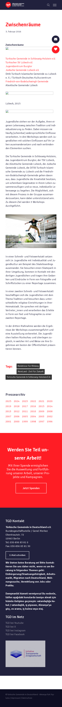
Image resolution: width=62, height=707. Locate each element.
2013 (8, 411)
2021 (41, 401)
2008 (50, 411)
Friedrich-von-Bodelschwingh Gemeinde (27, 81)
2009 (41, 411)
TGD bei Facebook (15, 634)
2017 (25, 406)
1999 (25, 421)
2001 (8, 421)
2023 (25, 401)
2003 (41, 416)
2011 (25, 411)
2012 (17, 411)
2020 (50, 401)
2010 (33, 411)
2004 (33, 416)
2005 (25, 416)
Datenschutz (26, 698)
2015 (41, 406)
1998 (33, 421)
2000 (17, 421)
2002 (50, 416)
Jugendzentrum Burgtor (19, 66)
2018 (17, 406)
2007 (8, 416)
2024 (17, 401)
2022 (33, 401)
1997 (41, 421)
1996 (50, 421)
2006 (17, 416)
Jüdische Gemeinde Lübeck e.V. (22, 70)
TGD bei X (11, 626)
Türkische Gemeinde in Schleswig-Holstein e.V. (30, 58)
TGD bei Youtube (15, 623)
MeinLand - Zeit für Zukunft (31, 371)
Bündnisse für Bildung (28, 366)
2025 (8, 401)
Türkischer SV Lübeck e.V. (19, 62)
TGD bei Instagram (15, 630)
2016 (33, 406)
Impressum (15, 698)
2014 (50, 406)
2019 (8, 406)
